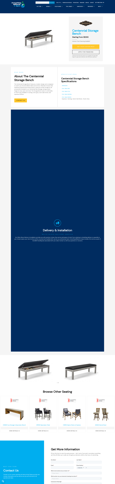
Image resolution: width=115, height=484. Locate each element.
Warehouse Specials (67, 2)
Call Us (58, 2)
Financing (82, 2)
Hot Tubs (39, 6)
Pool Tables (69, 6)
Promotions (76, 2)
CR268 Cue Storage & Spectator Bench (14, 425)
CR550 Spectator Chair (43, 425)
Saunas (48, 6)
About (99, 6)
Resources (90, 6)
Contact (92, 2)
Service (87, 2)
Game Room (80, 6)
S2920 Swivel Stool (100, 425)
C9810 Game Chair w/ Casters (72, 425)
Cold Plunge (58, 6)
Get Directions (98, 2)
